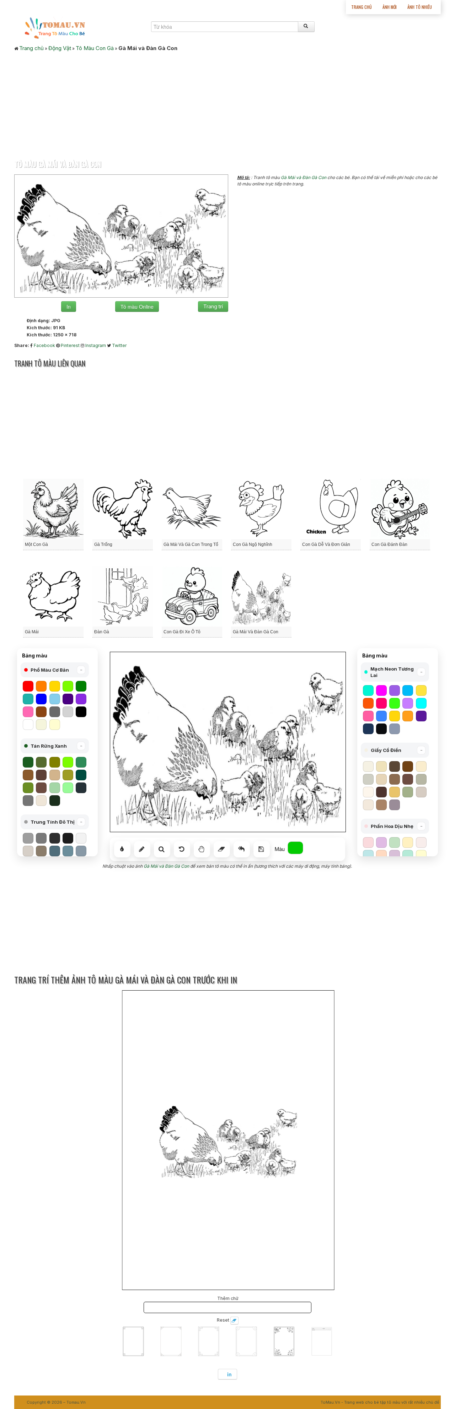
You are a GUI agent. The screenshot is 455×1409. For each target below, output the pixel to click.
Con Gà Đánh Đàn (389, 544)
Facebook (44, 345)
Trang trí (213, 306)
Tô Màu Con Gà (95, 48)
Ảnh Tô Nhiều (419, 7)
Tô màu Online (137, 306)
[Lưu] (261, 849)
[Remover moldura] (234, 1320)
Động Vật (59, 48)
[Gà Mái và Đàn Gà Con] (121, 235)
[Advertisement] (227, 103)
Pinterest (70, 345)
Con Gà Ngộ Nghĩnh (252, 544)
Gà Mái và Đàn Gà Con (303, 177)
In (68, 306)
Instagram (95, 345)
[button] (55, 669)
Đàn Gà (101, 631)
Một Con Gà (36, 544)
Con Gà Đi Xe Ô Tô (182, 631)
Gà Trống (103, 544)
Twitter (119, 345)
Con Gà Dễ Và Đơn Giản (326, 544)
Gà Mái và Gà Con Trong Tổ (191, 544)
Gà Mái (32, 631)
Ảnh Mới (389, 7)
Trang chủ (361, 7)
